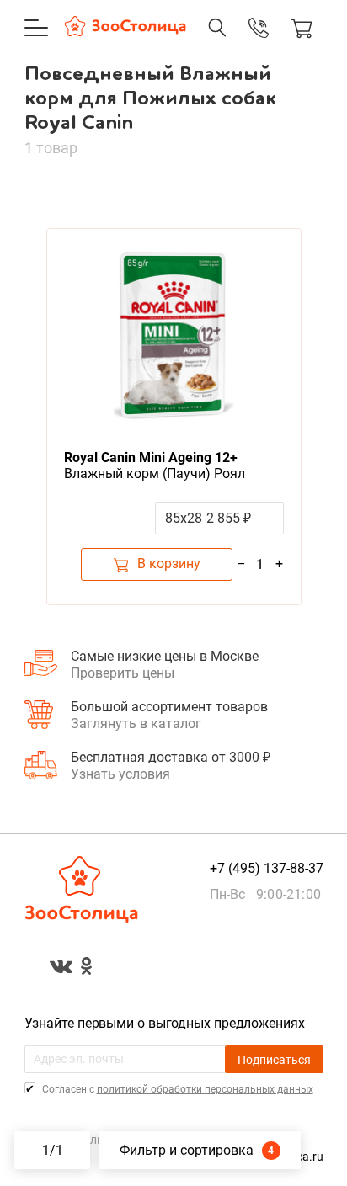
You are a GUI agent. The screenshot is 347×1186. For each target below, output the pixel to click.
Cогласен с (176, 1089)
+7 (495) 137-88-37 (240, 44)
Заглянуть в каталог (136, 723)
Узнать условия (120, 774)
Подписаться (274, 1059)
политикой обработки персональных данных (205, 1089)
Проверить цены (122, 673)
